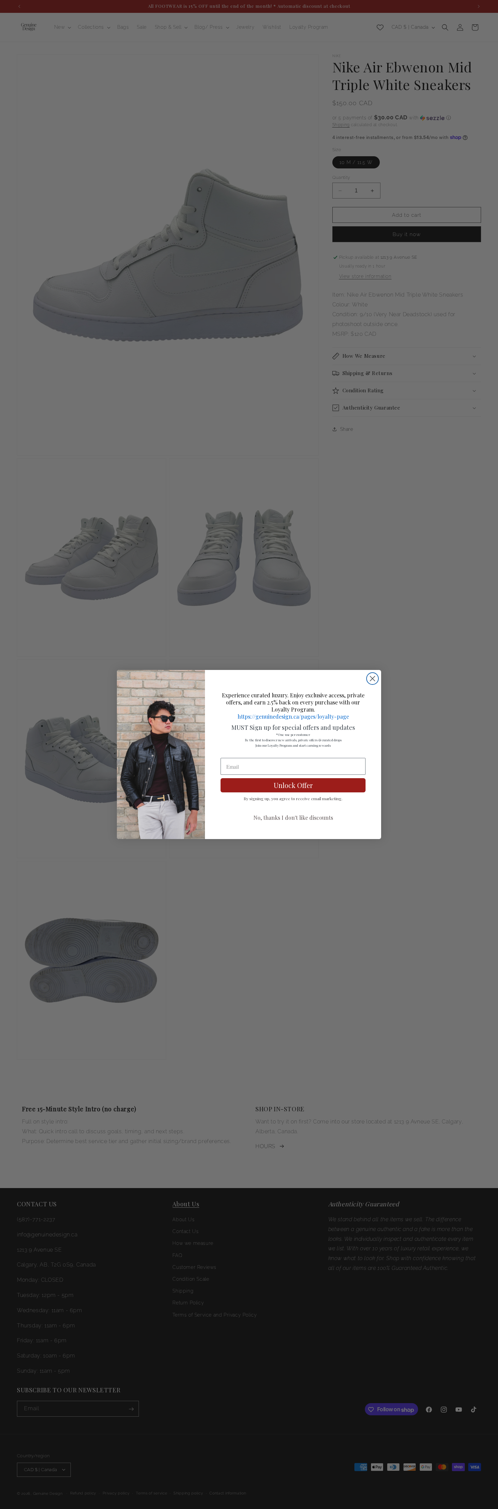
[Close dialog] (372, 678)
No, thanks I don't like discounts (293, 817)
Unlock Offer (293, 785)
